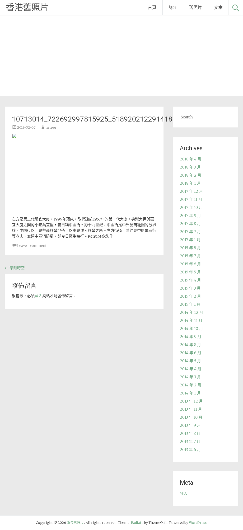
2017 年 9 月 (190, 215)
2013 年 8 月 (190, 433)
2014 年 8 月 (190, 344)
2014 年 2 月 (190, 385)
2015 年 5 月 (190, 272)
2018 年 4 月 (190, 159)
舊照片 (195, 7)
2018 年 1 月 (190, 183)
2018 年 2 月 (190, 175)
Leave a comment (32, 246)
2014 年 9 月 (190, 336)
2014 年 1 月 (190, 393)
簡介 (172, 7)
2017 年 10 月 (191, 207)
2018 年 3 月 (190, 167)
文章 (218, 7)
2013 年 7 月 (190, 441)
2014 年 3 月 (190, 377)
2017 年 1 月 (190, 239)
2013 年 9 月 (190, 425)
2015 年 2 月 (190, 296)
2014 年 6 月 (190, 352)
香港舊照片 (27, 8)
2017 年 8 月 (190, 223)
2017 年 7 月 (190, 231)
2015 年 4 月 (190, 280)
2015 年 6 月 (190, 264)
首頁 (152, 7)
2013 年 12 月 (191, 401)
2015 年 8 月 (190, 247)
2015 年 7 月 (190, 255)
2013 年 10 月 (191, 417)
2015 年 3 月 (190, 288)
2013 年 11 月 (191, 409)
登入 (38, 295)
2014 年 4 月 (190, 368)
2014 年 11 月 (191, 320)
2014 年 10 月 (191, 328)
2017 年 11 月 (191, 199)
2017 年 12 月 (191, 191)
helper (51, 127)
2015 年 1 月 (190, 304)
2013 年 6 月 (190, 449)
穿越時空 (15, 267)
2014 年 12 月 (191, 312)
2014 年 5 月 (190, 360)
